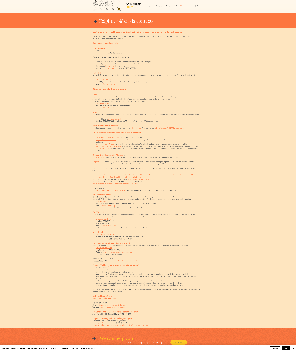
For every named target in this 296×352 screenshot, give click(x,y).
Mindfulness (137, 177)
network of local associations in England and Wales (113, 99)
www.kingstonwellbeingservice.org (113, 307)
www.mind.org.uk (102, 103)
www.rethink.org (102, 201)
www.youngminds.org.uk (105, 234)
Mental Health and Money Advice (108, 146)
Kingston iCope (98, 157)
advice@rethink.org (107, 206)
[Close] (293, 348)
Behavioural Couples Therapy (121, 177)
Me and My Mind (102, 148)
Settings (275, 348)
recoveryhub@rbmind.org (102, 323)
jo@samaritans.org (108, 84)
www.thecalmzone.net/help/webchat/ (117, 252)
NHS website (136, 128)
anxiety (156, 157)
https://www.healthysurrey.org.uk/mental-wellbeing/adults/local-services (120, 325)
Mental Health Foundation (106, 140)
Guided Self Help (99, 175)
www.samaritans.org (103, 79)
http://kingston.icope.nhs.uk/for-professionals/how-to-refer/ (115, 183)
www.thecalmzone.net (104, 248)
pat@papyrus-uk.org (108, 225)
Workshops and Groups (158, 175)
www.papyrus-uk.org (103, 219)
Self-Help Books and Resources (137, 175)
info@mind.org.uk (107, 108)
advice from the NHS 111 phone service (170, 128)
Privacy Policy (91, 348)
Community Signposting (115, 175)
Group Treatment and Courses (179, 175)
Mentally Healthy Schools (105, 144)
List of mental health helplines (107, 137)
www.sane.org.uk (114, 119)
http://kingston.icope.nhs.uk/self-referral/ (143, 179)
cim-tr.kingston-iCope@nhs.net (125, 261)
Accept (286, 348)
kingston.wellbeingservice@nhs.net (111, 305)
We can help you (116, 338)
